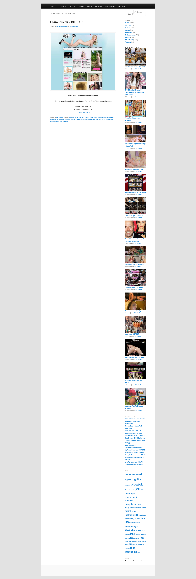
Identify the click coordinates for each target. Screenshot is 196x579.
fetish (133, 511)
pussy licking (129, 541)
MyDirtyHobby (141, 534)
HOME (52, 6)
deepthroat (131, 504)
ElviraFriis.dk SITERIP (57, 119)
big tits (136, 479)
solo (61, 121)
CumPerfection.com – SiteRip (135, 419)
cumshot (81, 117)
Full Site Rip (91, 119)
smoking (56, 121)
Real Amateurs (110, 6)
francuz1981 (74, 26)
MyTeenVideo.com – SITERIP (135, 450)
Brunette (128, 490)
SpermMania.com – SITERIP (135, 357)
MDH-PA (72, 6)
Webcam (128, 42)
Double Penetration (139, 508)
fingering (67, 119)
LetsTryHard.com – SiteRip (134, 462)
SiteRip (81, 6)
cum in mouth (131, 497)
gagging (98, 119)
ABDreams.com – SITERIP (134, 169)
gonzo (127, 519)
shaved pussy (137, 541)
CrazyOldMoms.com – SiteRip (135, 455)
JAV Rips (122, 6)
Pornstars (98, 6)
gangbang (142, 515)
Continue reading (83, 112)
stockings (141, 544)
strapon (65, 121)
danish (87, 117)
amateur (72, 117)
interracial (134, 522)
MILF (133, 534)
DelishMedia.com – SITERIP (135, 435)
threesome (131, 551)
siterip (144, 541)
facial (128, 511)
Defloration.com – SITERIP (134, 264)
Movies (127, 30)
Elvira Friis (97, 117)
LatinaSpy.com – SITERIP (134, 287)
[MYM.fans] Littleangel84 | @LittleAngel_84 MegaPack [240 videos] (134, 92)
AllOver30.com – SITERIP (134, 433)
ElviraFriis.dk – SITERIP (66, 22)
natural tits (129, 538)
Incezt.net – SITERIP (132, 334)
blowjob (137, 484)
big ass (128, 479)
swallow (127, 548)
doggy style (129, 508)
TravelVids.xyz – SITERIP (134, 215)
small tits (129, 544)
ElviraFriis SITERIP (107, 117)
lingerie (135, 527)
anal (76, 117)
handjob (132, 518)
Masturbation (132, 530)
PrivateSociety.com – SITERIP (135, 192)
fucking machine (81, 119)
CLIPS (89, 6)
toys (138, 552)
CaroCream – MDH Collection (135, 438)
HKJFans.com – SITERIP (133, 431)
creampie (130, 493)
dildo (91, 117)
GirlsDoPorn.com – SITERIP (135, 67)
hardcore (141, 518)
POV (142, 537)
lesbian (108, 119)
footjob (73, 119)
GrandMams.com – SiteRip (134, 452)
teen (133, 548)
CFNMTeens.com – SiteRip (134, 464)
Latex (103, 119)
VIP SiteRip (62, 6)
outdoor (136, 538)
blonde (127, 485)
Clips (139, 489)
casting (133, 490)
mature (142, 530)
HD (127, 522)
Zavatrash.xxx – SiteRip (133, 311)
